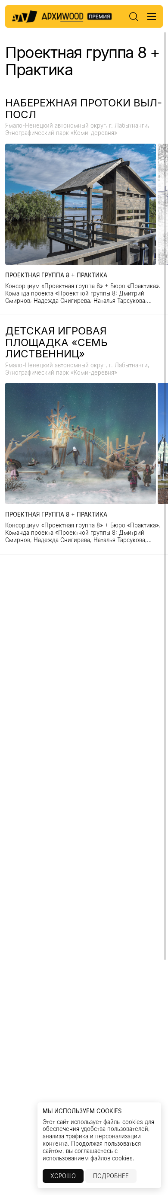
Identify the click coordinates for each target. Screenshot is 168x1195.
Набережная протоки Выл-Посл (83, 108)
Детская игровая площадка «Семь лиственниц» (56, 342)
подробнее (111, 1176)
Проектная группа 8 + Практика (56, 275)
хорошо (63, 1176)
